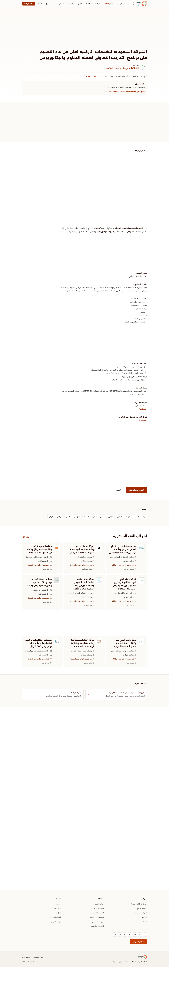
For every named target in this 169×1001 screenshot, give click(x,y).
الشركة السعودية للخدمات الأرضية (122, 68)
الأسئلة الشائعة (55, 917)
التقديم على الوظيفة (136, 490)
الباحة (127, 517)
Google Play (38, 957)
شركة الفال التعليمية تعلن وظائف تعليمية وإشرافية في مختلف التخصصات (82, 643)
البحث (40, 4)
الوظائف (108, 4)
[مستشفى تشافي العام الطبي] (57, 641)
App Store (26, 957)
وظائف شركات (90, 76)
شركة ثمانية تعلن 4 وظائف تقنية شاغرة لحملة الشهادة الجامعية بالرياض (82, 549)
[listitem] (145, 934)
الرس (68, 517)
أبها (144, 517)
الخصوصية (31, 961)
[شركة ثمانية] (99, 548)
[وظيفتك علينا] (140, 3)
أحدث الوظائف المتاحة (139, 904)
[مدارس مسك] (57, 580)
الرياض (59, 517)
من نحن (58, 904)
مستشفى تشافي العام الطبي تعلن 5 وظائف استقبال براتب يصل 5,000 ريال (38, 643)
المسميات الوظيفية (97, 908)
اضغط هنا (143, 409)
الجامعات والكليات (97, 926)
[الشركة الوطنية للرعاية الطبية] (99, 580)
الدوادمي (76, 517)
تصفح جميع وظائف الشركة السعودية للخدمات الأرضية (125, 91)
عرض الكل (25, 537)
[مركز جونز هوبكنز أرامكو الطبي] (141, 641)
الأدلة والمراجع (142, 908)
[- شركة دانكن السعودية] (57, 548)
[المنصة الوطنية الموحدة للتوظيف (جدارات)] (141, 548)
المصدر (118, 490)
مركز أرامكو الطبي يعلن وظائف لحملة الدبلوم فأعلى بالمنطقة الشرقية (125, 643)
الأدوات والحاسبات (140, 913)
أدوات (78, 4)
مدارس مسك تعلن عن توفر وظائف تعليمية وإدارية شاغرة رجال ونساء (39, 582)
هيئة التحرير (57, 908)
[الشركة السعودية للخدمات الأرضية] (144, 67)
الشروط (24, 961)
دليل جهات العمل (98, 922)
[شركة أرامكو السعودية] (141, 580)
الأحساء (136, 517)
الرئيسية (119, 4)
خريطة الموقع (56, 922)
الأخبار (62, 4)
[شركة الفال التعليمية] (99, 641)
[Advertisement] (84, 32)
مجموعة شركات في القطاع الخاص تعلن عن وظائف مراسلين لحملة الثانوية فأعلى (122, 549)
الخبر (102, 517)
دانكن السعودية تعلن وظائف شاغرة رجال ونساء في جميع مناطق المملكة (39, 549)
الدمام (86, 517)
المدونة (70, 4)
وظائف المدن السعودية (96, 917)
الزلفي (51, 517)
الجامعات (96, 4)
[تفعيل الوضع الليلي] (47, 4)
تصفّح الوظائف (28, 4)
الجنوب (110, 517)
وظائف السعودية (98, 904)
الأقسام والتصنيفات (97, 913)
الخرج (94, 517)
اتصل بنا (58, 913)
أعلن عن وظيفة (137, 942)
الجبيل (119, 517)
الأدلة (88, 4)
